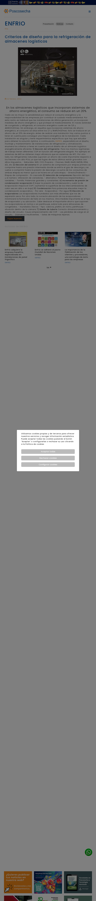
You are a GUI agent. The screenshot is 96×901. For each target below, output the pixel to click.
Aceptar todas (48, 451)
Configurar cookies (48, 464)
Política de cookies (35, 444)
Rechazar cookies (48, 458)
